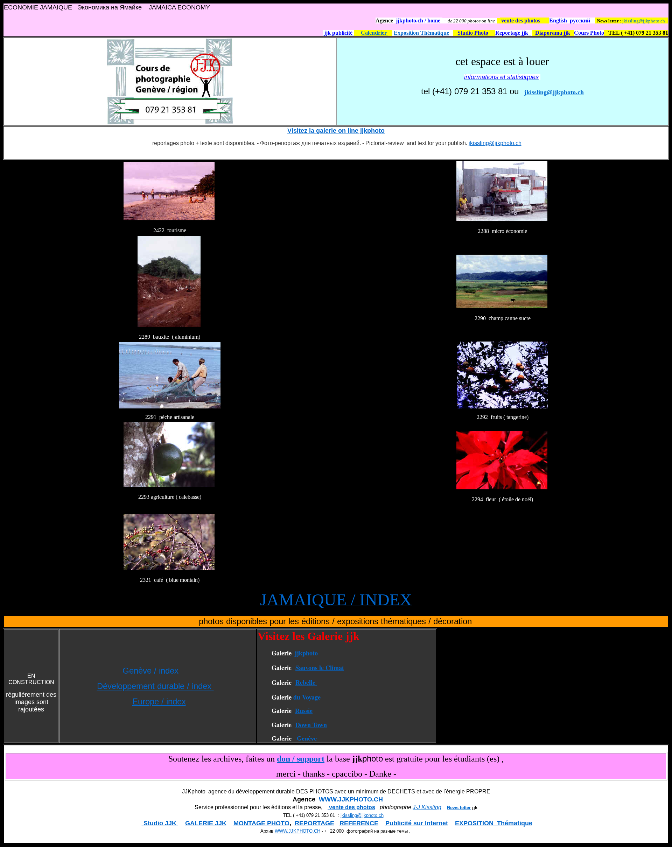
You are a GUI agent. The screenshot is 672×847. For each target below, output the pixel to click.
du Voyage (307, 697)
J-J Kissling (427, 807)
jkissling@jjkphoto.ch (643, 20)
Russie (304, 710)
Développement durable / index (155, 686)
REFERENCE (359, 823)
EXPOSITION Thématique (493, 823)
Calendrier (374, 33)
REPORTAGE (314, 823)
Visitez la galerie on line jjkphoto (336, 130)
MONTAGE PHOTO (261, 823)
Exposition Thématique (421, 33)
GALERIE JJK (205, 823)
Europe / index (159, 701)
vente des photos (351, 807)
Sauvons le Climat (319, 667)
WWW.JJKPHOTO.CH (351, 799)
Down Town (311, 724)
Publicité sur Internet (416, 823)
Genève (307, 738)
